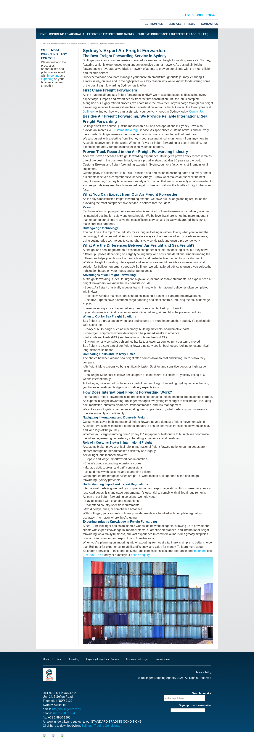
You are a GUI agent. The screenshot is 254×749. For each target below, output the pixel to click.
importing (199, 550)
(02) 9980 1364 (93, 554)
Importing (74, 659)
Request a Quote (199, 4)
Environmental (162, 659)
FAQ (205, 34)
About (195, 34)
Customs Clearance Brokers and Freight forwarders (64, 43)
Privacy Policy (203, 672)
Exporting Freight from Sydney (110, 34)
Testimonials (153, 24)
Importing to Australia (66, 34)
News (191, 24)
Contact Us (209, 24)
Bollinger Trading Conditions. (100, 725)
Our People (179, 34)
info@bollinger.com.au (66, 709)
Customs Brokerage (152, 34)
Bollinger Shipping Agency (58, 14)
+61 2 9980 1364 (199, 15)
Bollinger (89, 111)
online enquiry (140, 554)
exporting (47, 79)
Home (42, 34)
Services (175, 24)
